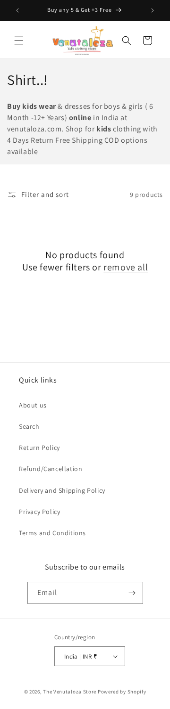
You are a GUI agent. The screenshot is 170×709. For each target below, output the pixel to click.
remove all (125, 267)
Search (29, 426)
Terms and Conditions (52, 533)
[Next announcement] (152, 10)
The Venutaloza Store (69, 691)
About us (33, 405)
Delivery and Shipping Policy (62, 490)
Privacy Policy (39, 511)
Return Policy (39, 447)
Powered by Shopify (122, 691)
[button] (18, 40)
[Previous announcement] (17, 10)
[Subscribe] (132, 593)
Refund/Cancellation (50, 469)
